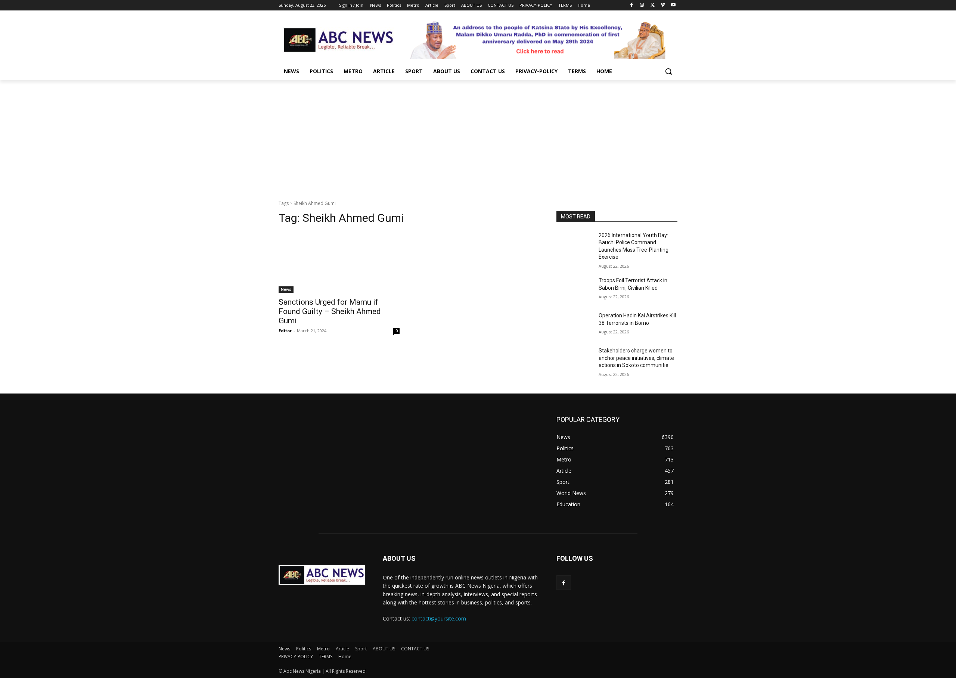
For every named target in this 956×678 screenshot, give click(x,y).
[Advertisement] (478, 136)
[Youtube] (673, 5)
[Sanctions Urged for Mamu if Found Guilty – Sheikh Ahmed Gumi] (339, 262)
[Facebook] (631, 5)
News (286, 289)
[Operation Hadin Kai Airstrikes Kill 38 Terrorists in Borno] (574, 325)
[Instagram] (642, 5)
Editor (285, 330)
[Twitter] (652, 5)
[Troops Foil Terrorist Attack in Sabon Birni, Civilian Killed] (574, 289)
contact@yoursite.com (439, 618)
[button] (668, 71)
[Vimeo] (662, 5)
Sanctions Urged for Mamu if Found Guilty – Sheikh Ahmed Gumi (330, 311)
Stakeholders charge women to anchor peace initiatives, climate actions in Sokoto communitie (636, 358)
